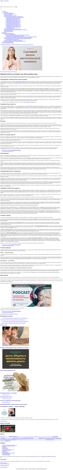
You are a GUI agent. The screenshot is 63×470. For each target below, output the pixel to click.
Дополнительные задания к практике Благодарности (15, 17)
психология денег (20, 439)
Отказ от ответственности (20, 468)
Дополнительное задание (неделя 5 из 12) (13, 20)
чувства (6, 440)
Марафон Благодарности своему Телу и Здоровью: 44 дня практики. (15, 29)
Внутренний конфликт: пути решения (8, 392)
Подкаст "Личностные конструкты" (6, 71)
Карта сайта (4, 32)
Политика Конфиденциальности (50, 456)
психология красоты (27, 439)
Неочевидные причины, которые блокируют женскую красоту (13, 404)
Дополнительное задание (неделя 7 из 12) (13, 22)
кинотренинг (6, 438)
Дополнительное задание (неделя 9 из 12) (13, 24)
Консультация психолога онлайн (7, 33)
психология (13, 439)
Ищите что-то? (2, 6)
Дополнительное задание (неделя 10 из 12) (13, 25)
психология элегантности (33, 439)
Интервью (4, 446)
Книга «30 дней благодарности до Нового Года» (12, 28)
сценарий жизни (50, 439)
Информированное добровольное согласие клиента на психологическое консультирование (21, 36)
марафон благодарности (17, 438)
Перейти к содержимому (4, 0)
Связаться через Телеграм (4, 465)
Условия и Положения (32, 468)
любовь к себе (10, 438)
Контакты (6, 12)
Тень (5, 436)
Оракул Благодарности (8, 14)
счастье (55, 439)
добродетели (45, 436)
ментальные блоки (28, 438)
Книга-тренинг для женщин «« (11, 150)
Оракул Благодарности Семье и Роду (10, 15)
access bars (2, 436)
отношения (34, 438)
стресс (44, 439)
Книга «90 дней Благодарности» (9, 13)
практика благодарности (45, 438)
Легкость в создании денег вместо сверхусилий (10, 400)
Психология (15, 71)
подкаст (37, 438)
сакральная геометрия (41, 439)
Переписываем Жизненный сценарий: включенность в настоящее (14, 347)
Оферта (26, 468)
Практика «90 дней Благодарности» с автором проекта (13, 16)
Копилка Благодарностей (8, 31)
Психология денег (5, 452)
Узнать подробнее (3, 421)
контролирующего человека (20, 81)
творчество (57, 439)
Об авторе (4, 11)
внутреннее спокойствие (28, 436)
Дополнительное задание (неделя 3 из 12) (13, 19)
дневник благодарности (40, 436)
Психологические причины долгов (7, 370)
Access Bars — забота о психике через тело (9, 445)
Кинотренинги (4, 447)
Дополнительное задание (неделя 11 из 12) (13, 26)
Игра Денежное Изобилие (8, 30)
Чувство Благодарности (6, 454)
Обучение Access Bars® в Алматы (8, 42)
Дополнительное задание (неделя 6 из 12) (13, 21)
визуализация (23, 436)
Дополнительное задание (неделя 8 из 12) (13, 23)
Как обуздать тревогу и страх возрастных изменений (13, 40)
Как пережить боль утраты (6, 396)
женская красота (49, 436)
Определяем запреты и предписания (12, 39)
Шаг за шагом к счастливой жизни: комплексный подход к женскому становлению (18, 37)
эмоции (9, 440)
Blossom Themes (32, 456)
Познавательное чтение (6, 450)
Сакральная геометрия (6, 453)
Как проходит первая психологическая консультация (15, 35)
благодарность (13, 436)
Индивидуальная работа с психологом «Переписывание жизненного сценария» (17, 38)
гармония (34, 436)
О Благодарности (5, 448)
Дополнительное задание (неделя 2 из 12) (13, 18)
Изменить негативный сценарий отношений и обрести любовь (15, 41)
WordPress (43, 456)
